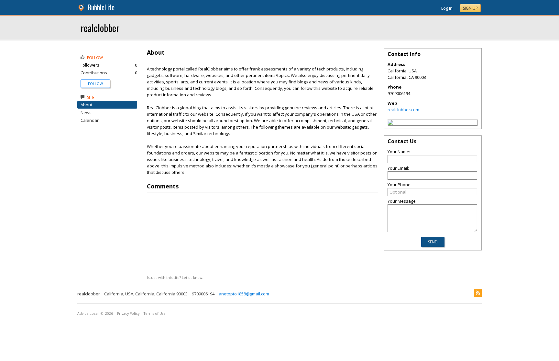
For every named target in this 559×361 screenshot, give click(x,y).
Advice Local (88, 313)
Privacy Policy (128, 313)
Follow (95, 83)
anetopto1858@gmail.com (244, 294)
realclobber (100, 28)
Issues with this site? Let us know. (175, 277)
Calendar (90, 120)
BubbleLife (101, 7)
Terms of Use (155, 313)
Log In (447, 8)
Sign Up (470, 8)
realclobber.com (403, 109)
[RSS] (478, 293)
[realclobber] (390, 123)
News (86, 112)
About (86, 105)
